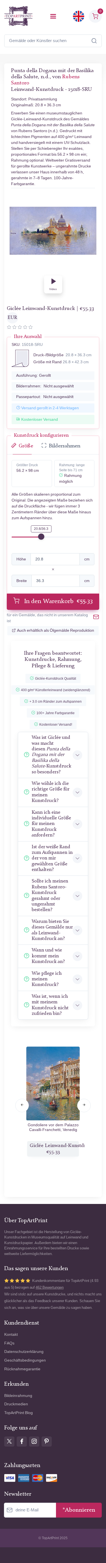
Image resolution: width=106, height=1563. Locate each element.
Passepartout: (44, 396)
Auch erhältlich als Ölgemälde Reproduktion (55, 630)
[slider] (41, 537)
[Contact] (96, 617)
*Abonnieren (78, 1510)
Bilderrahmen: (45, 386)
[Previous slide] (22, 1105)
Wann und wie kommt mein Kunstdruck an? (48, 956)
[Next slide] (84, 1105)
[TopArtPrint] (18, 16)
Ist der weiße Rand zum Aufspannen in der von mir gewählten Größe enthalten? (52, 858)
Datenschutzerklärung (24, 1351)
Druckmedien (16, 1404)
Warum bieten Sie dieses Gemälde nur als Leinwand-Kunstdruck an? (52, 930)
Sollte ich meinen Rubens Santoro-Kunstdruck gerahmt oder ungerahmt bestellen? (50, 895)
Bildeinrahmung (18, 1395)
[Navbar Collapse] (53, 16)
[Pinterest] (47, 1441)
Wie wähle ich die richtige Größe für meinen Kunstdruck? (50, 792)
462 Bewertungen (50, 1287)
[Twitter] (9, 1441)
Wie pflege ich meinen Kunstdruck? (47, 979)
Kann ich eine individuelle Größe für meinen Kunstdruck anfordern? (51, 824)
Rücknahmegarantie (22, 1369)
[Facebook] (22, 1441)
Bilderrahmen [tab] (64, 446)
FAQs (9, 1343)
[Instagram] (34, 1441)
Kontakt (11, 1334)
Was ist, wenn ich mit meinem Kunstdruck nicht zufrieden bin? (50, 1005)
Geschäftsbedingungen (25, 1360)
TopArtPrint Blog (18, 1412)
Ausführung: (33, 375)
